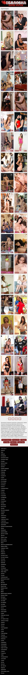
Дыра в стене (4, 537)
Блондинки (3, 455)
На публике (3, 602)
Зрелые (2, 550)
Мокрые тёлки (4, 595)
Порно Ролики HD (6, 440)
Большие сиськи (4, 457)
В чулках (3, 499)
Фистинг (3, 664)
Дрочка (2, 535)
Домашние (3, 530)
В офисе (3, 490)
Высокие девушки (5, 510)
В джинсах (3, 475)
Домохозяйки (4, 531)
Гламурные (3, 517)
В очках (2, 492)
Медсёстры (3, 586)
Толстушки (3, 658)
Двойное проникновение (6, 526)
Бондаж (3, 461)
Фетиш (2, 662)
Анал (2, 452)
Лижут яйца (3, 571)
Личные (2, 573)
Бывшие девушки (5, 468)
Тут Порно (6, 442)
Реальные (3, 638)
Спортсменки (4, 649)
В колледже (3, 481)
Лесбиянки (3, 568)
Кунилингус (3, 564)
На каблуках (4, 598)
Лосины (2, 575)
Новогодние (3, 611)
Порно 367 (13, 442)
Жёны (2, 542)
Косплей (3, 559)
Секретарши (3, 646)
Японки (2, 673)
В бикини (3, 472)
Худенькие (3, 669)
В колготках (3, 479)
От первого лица (4, 618)
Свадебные (3, 642)
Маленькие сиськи (5, 579)
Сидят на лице (4, 647)
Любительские (4, 577)
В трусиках (3, 495)
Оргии (2, 617)
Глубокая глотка (4, 519)
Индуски (3, 551)
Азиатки (3, 450)
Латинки (3, 566)
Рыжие (2, 640)
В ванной (3, 474)
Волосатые (3, 506)
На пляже (3, 600)
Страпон (3, 651)
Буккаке (3, 466)
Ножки (2, 613)
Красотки (3, 560)
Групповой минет (5, 522)
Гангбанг (3, 512)
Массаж (3, 582)
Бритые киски (4, 463)
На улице (3, 604)
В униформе (3, 497)
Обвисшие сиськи (5, 615)
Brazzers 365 (14, 444)
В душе (2, 477)
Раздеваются (4, 636)
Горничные (3, 521)
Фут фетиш (3, 665)
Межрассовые (4, 588)
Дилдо (2, 528)
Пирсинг (3, 622)
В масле (3, 486)
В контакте (3, 483)
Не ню (2, 608)
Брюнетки (3, 464)
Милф (2, 589)
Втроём (2, 508)
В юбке (2, 503)
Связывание (4, 644)
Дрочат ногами (4, 533)
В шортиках (3, 501)
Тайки (2, 655)
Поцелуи (3, 635)
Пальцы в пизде (4, 620)
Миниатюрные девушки (6, 593)
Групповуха (3, 524)
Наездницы (3, 606)
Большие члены (4, 459)
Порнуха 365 (16, 440)
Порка (2, 631)
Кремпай (3, 562)
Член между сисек (5, 671)
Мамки (2, 580)
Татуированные (4, 656)
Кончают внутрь (4, 557)
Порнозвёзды (4, 633)
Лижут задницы (4, 569)
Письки (2, 626)
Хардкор (3, 667)
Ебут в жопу (3, 539)
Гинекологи (3, 515)
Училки (2, 660)
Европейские (4, 541)
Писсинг (3, 624)
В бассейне (3, 470)
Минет (2, 591)
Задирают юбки (4, 548)
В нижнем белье (4, 488)
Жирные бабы (4, 546)
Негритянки (3, 609)
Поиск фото (3, 448)
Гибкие (2, 513)
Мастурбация (4, 584)
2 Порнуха (23, 440)
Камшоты (3, 553)
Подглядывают (4, 627)
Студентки (3, 653)
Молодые (3, 597)
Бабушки (3, 454)
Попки (2, 629)
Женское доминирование (6, 544)
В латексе (3, 484)
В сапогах (3, 493)
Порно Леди (21, 442)
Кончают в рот (4, 555)
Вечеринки (3, 504)
